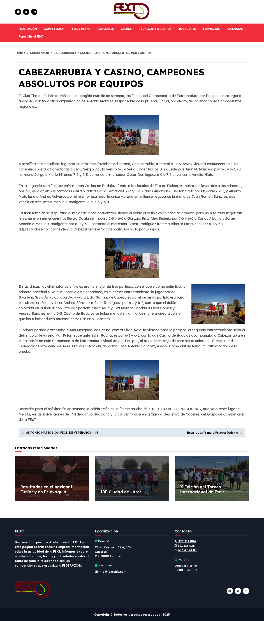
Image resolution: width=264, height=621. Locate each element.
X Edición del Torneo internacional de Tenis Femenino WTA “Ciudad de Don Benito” (211, 494)
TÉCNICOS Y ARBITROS (155, 29)
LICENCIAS (235, 29)
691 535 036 (186, 546)
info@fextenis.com (112, 571)
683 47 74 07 (187, 550)
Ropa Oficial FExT (30, 36)
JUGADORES (187, 29)
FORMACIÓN (211, 29)
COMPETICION (54, 29)
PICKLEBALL (105, 29)
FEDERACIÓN (27, 29)
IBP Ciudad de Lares (121, 491)
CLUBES (126, 29)
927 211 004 (187, 541)
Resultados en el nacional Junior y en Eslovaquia (46, 489)
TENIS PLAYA (81, 29)
